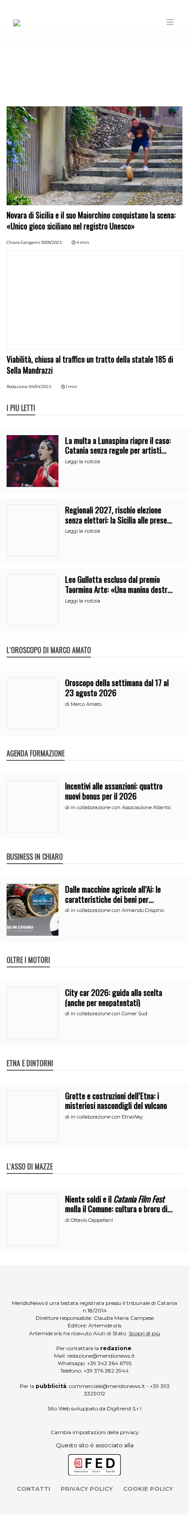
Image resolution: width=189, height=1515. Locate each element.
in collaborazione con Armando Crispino (117, 910)
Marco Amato (86, 704)
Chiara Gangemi (23, 242)
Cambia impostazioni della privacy (95, 1432)
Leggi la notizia (82, 461)
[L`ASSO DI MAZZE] (30, 1157)
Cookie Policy (148, 1488)
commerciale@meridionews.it (107, 1386)
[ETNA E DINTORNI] (30, 1053)
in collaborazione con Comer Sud (109, 1013)
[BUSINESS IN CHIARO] (35, 847)
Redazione (17, 386)
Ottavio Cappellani (92, 1220)
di (68, 704)
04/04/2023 (40, 386)
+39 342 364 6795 (109, 1363)
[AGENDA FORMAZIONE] (36, 744)
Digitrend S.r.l (124, 1408)
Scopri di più (144, 1333)
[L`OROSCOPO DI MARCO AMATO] (49, 640)
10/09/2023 (51, 242)
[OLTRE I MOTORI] (28, 950)
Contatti (33, 1488)
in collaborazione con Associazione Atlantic (121, 807)
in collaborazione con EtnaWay (107, 1117)
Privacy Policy (87, 1488)
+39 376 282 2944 (106, 1370)
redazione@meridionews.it (101, 1355)
